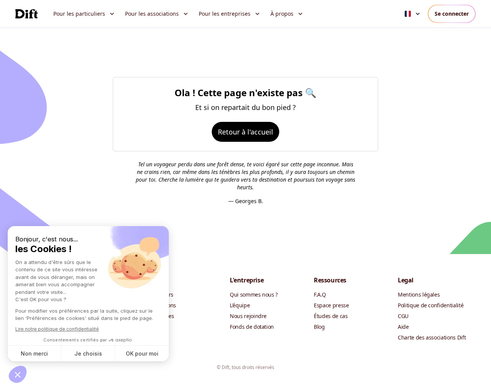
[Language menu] (413, 14)
